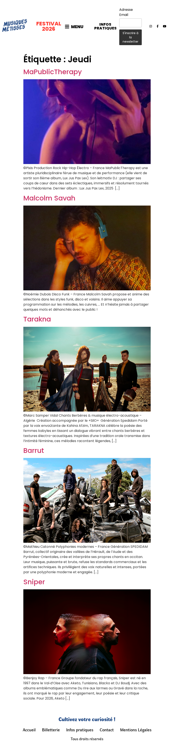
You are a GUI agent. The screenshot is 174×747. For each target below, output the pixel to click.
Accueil (29, 729)
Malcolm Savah (49, 198)
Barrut (33, 450)
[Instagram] (151, 26)
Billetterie (51, 729)
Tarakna (37, 319)
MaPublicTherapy (52, 72)
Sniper (34, 582)
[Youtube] (165, 26)
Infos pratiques (79, 729)
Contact (107, 729)
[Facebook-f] (158, 26)
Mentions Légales (136, 729)
